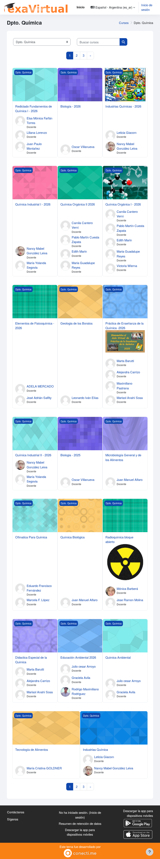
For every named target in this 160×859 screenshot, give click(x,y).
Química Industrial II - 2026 (33, 455)
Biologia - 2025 (70, 455)
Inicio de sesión (146, 7)
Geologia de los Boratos (76, 323)
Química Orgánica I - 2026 (123, 204)
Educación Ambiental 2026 (78, 657)
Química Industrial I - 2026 (32, 204)
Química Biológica (72, 537)
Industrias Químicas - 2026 (123, 106)
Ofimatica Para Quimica (31, 537)
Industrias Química (95, 749)
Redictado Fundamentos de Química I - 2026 (33, 108)
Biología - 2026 (70, 106)
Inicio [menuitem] (81, 7)
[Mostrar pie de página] (149, 852)
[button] (113, 7)
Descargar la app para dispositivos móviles (80, 832)
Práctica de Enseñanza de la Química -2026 (124, 325)
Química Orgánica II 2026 (77, 204)
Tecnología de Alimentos (31, 749)
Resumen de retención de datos (80, 823)
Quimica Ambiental (118, 657)
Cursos (124, 22)
